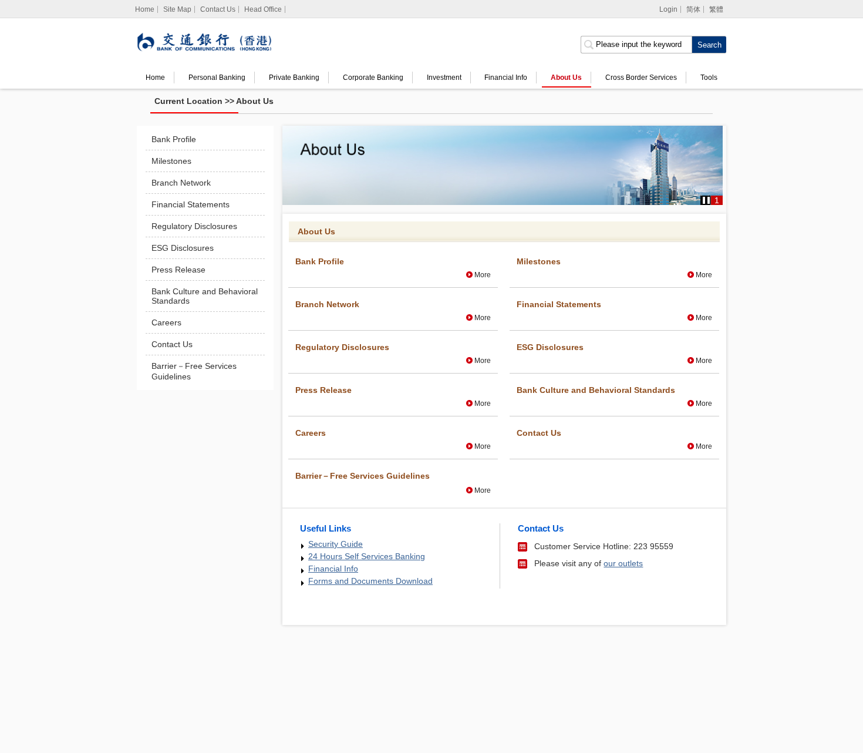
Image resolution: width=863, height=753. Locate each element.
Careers (166, 322)
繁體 (716, 9)
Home (155, 77)
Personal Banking (216, 77)
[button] (706, 200)
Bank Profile (173, 139)
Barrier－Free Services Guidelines (194, 371)
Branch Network (181, 182)
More (482, 275)
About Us (566, 77)
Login (668, 9)
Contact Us (217, 9)
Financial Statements (190, 204)
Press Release (178, 269)
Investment (444, 77)
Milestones (171, 161)
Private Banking (294, 77)
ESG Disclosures (182, 248)
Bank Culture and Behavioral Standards (204, 296)
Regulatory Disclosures (194, 226)
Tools (708, 77)
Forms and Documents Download (370, 581)
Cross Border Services (641, 77)
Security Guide (335, 544)
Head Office (263, 9)
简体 (693, 9)
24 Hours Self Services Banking (366, 556)
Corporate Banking (373, 77)
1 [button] (716, 200)
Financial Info (505, 77)
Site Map (177, 9)
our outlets (623, 563)
